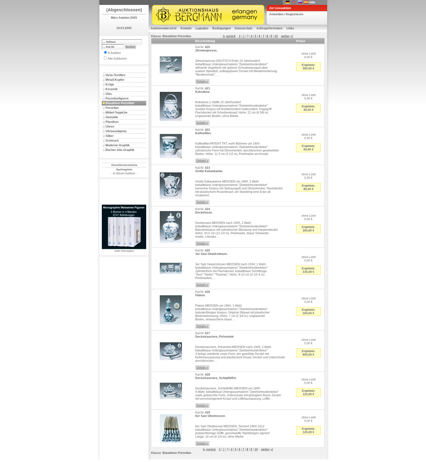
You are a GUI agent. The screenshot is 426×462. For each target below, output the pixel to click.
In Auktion (114, 53)
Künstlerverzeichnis (124, 165)
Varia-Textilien (115, 75)
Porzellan (112, 108)
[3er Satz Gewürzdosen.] (171, 267)
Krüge (110, 84)
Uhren (110, 126)
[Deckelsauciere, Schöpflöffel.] (171, 390)
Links (290, 28)
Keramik (112, 89)
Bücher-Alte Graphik (120, 150)
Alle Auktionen (117, 58)
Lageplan (201, 28)
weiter (285, 36)
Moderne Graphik (118, 145)
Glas (109, 94)
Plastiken (112, 122)
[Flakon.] (171, 309)
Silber (110, 136)
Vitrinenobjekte (116, 131)
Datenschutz (243, 28)
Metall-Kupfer (115, 80)
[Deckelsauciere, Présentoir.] (171, 350)
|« (224, 36)
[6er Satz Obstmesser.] (171, 427)
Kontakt (186, 28)
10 (276, 36)
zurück (231, 36)
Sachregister (124, 169)
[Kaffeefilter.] (171, 145)
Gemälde (112, 117)
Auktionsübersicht (164, 28)
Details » (202, 81)
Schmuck (112, 140)
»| (291, 36)
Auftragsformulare (269, 28)
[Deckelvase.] (171, 226)
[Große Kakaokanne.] (171, 184)
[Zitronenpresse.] (171, 64)
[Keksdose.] (171, 105)
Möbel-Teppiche (116, 112)
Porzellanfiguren (117, 98)
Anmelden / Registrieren (286, 14)
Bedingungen (221, 28)
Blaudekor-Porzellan (120, 103)
